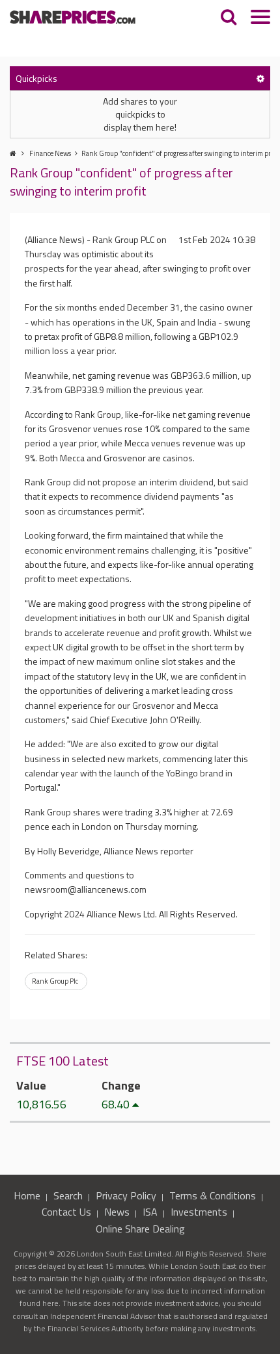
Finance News (50, 153)
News (117, 1212)
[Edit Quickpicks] (260, 78)
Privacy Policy (126, 1195)
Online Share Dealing (140, 1228)
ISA (150, 1212)
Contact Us (66, 1212)
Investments (199, 1212)
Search (68, 1195)
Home (27, 1195)
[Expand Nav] (260, 18)
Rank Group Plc (55, 981)
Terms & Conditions (212, 1195)
